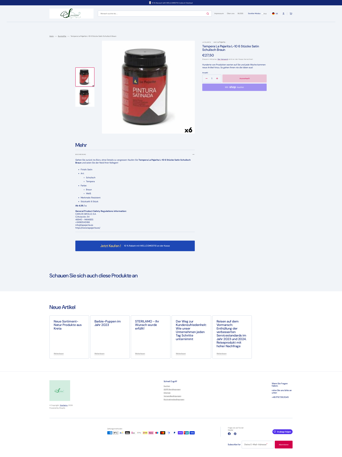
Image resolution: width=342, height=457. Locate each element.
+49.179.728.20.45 (280, 397)
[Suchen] (208, 14)
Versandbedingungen (172, 396)
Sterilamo (64, 405)
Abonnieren (284, 444)
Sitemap (167, 393)
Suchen (167, 386)
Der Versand (223, 59)
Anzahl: (205, 73)
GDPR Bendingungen (172, 389)
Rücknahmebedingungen (174, 399)
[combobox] (155, 14)
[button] (283, 14)
